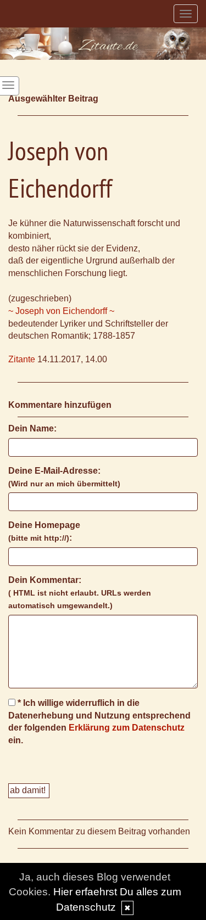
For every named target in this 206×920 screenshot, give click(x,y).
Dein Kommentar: (79, 592)
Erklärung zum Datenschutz (127, 727)
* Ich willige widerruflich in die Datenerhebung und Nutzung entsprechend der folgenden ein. (99, 721)
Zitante (21, 359)
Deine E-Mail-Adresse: (64, 477)
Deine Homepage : (44, 531)
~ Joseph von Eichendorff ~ (61, 311)
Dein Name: (32, 428)
